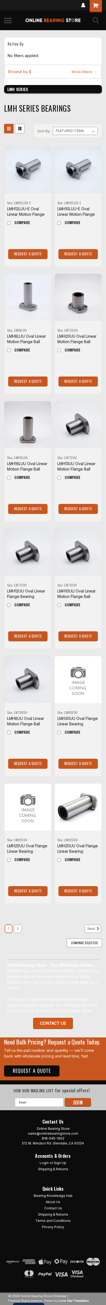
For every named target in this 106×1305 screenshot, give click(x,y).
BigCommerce (31, 1301)
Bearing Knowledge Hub (53, 1196)
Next (92, 929)
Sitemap (60, 1296)
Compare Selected (84, 942)
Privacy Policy (53, 1227)
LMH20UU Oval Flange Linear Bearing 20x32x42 (77, 851)
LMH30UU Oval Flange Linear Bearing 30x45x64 (77, 724)
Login (44, 1163)
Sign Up (60, 1163)
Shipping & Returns (53, 1169)
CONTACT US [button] (53, 1023)
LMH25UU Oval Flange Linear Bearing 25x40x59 (27, 851)
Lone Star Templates (73, 1301)
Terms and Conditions (53, 1221)
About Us (53, 1202)
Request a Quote (28, 253)
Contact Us (53, 1208)
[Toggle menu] (8, 20)
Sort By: (44, 131)
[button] (53, 72)
